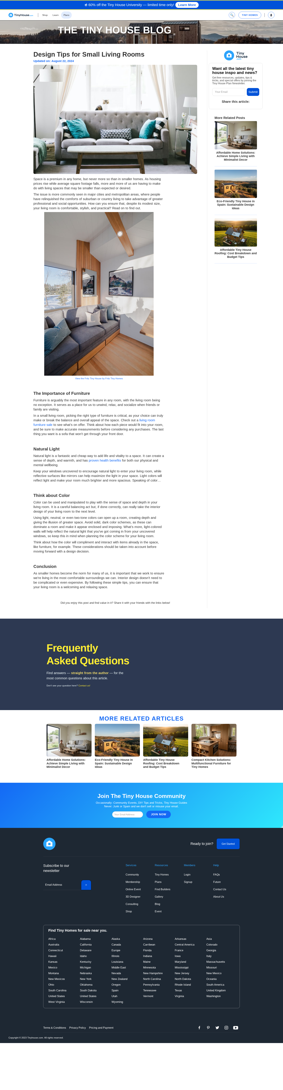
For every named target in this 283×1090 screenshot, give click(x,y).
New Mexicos (56, 979)
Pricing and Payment (101, 1027)
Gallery (159, 896)
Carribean (149, 944)
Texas (178, 990)
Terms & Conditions (54, 1027)
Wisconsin (86, 1001)
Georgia (211, 950)
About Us (218, 896)
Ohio (51, 984)
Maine (147, 961)
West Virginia (56, 1001)
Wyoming (117, 1001)
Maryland (180, 961)
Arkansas (180, 938)
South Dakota (88, 990)
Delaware (85, 950)
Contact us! (84, 685)
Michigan (85, 967)
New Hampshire (153, 973)
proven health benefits (105, 460)
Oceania (211, 979)
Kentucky (85, 961)
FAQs (216, 874)
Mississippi (182, 967)
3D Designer (133, 896)
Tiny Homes (162, 874)
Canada (116, 944)
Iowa (177, 956)
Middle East (119, 967)
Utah (114, 996)
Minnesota (149, 967)
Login (187, 874)
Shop (129, 911)
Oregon (116, 984)
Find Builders (162, 889)
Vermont (148, 996)
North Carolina (152, 979)
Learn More (187, 5)
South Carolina (57, 990)
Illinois (115, 956)
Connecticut (55, 950)
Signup (188, 882)
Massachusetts (215, 961)
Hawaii (52, 956)
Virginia (179, 996)
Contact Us (219, 889)
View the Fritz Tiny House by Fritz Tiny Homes (99, 378)
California (86, 944)
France (179, 950)
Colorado (211, 944)
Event (158, 911)
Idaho (83, 956)
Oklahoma (86, 984)
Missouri (211, 967)
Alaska (116, 938)
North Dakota (183, 979)
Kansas (52, 961)
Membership (133, 882)
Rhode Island (183, 984)
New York (86, 979)
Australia (53, 944)
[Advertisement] (141, 1066)
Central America (184, 944)
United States (56, 996)
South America (215, 984)
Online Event (133, 889)
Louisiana (117, 961)
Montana (53, 973)
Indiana (147, 956)
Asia (209, 938)
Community (132, 874)
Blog (157, 904)
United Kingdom (216, 990)
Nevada (116, 973)
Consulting (132, 904)
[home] (21, 15)
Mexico (52, 967)
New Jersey (182, 973)
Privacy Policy (77, 1027)
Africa (52, 938)
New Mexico (213, 973)
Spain (115, 990)
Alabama (85, 938)
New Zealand (119, 979)
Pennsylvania (151, 984)
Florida (147, 950)
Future (217, 882)
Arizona (147, 938)
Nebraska (86, 973)
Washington (213, 996)
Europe (116, 950)
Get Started (228, 843)
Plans (158, 882)
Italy (209, 956)
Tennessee (149, 990)
